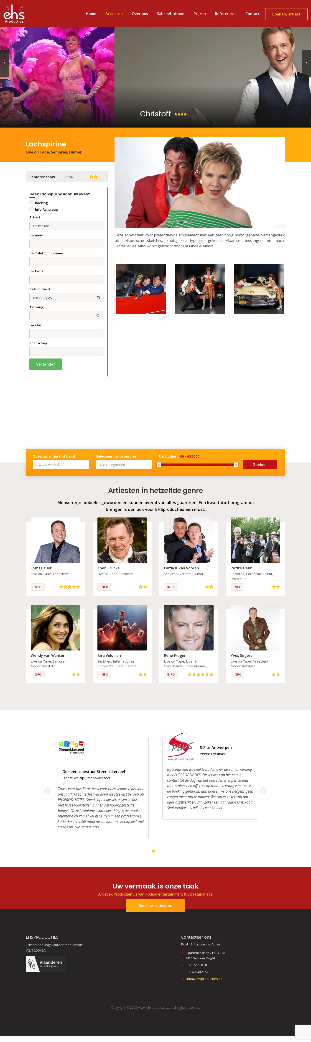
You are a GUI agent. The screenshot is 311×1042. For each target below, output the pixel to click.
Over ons (140, 13)
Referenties (225, 13)
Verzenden (46, 364)
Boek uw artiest (286, 14)
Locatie (35, 325)
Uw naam (36, 235)
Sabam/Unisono (170, 13)
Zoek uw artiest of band (54, 456)
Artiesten (114, 13)
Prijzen (200, 13)
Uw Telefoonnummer (46, 253)
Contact (252, 13)
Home (91, 13)
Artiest (34, 217)
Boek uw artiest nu (155, 905)
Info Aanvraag (46, 209)
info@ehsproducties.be (204, 978)
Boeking (41, 203)
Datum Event (39, 289)
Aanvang (36, 307)
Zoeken (260, 464)
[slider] (159, 464)
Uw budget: (179, 456)
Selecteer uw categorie (116, 456)
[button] (124, 464)
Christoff (41, 114)
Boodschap (38, 343)
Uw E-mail (37, 271)
